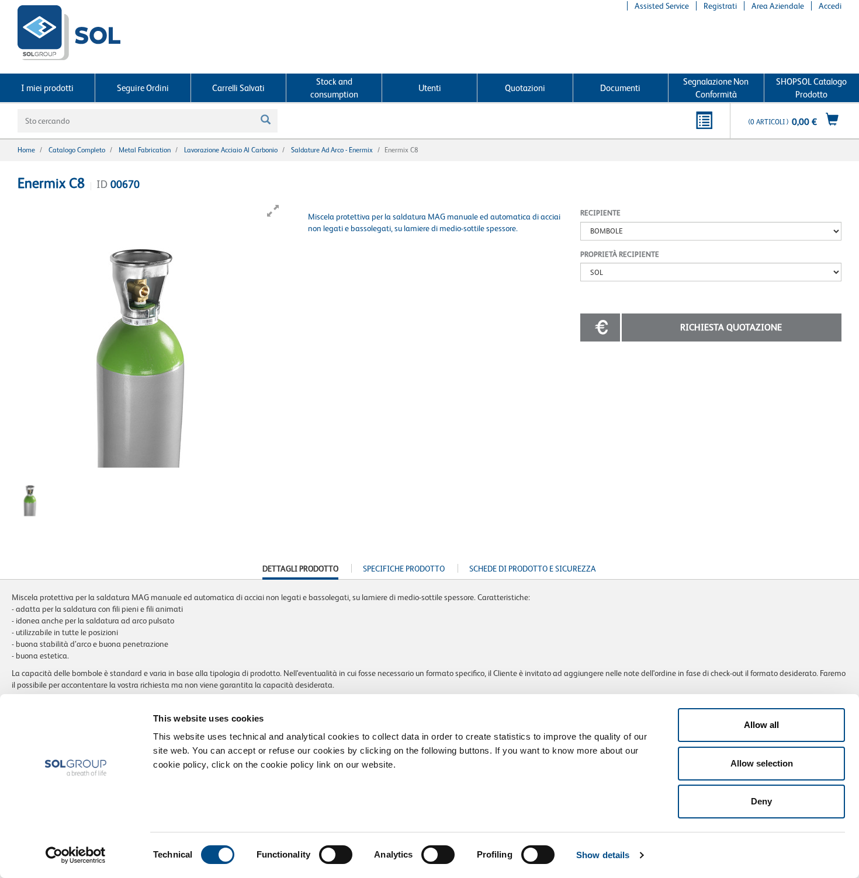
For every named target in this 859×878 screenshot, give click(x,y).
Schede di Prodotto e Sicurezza (532, 568)
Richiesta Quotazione (731, 327)
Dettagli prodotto (300, 571)
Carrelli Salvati (238, 88)
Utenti (429, 88)
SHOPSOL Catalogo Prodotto (811, 87)
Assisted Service (662, 6)
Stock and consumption (334, 87)
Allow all (761, 725)
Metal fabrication (145, 150)
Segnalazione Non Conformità (716, 87)
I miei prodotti (47, 88)
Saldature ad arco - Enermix (332, 150)
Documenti (620, 88)
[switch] (335, 854)
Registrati (720, 6)
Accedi (830, 6)
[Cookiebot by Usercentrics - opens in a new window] (76, 855)
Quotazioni (525, 88)
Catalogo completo (77, 150)
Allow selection (761, 763)
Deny (761, 801)
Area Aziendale (777, 6)
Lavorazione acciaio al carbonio (231, 150)
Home (26, 150)
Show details (602, 855)
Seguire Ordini (143, 88)
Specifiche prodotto (404, 568)
